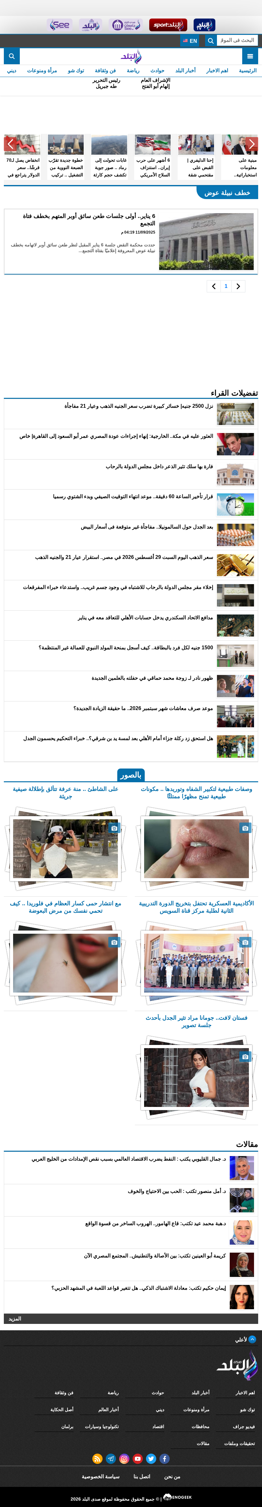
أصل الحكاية (61, 1409)
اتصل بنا (142, 1476)
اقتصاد (158, 1426)
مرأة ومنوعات (42, 70)
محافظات (201, 1426)
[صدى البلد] (131, 56)
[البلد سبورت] (168, 25)
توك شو (76, 70)
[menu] (250, 56)
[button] (251, 144)
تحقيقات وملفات (239, 1443)
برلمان (67, 1426)
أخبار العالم (108, 1409)
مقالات (203, 1443)
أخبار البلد (185, 70)
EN (193, 41)
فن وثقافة (105, 70)
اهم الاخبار (217, 70)
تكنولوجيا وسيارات (102, 1426)
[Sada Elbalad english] (60, 25)
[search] (12, 56)
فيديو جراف (244, 1426)
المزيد (15, 1318)
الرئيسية (248, 70)
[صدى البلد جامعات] (126, 25)
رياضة (133, 70)
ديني (11, 70)
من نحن (172, 1476)
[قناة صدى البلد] (205, 25)
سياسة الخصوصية (100, 1476)
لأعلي (241, 1339)
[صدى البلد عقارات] (90, 25)
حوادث (157, 70)
